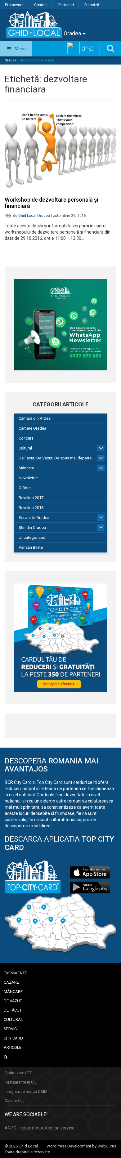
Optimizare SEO (19, 1073)
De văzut (13, 1001)
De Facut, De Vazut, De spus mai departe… (56, 458)
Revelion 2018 (31, 507)
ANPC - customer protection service (39, 1127)
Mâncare (26, 468)
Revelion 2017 (31, 497)
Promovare (14, 5)
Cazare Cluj (15, 1100)
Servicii (11, 1028)
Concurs (26, 438)
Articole (12, 1047)
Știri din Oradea (32, 527)
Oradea (73, 33)
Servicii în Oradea (34, 517)
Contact (41, 5)
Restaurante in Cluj (21, 1082)
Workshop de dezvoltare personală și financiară (51, 202)
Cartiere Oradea (32, 428)
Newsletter (28, 478)
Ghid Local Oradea (34, 215)
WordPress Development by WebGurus (81, 1146)
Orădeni (26, 487)
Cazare (11, 982)
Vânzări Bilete (31, 547)
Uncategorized (32, 537)
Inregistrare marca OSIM (26, 1091)
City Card (13, 1038)
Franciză (91, 5)
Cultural (25, 448)
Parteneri (66, 5)
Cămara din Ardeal (35, 418)
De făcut (13, 1010)
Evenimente (15, 973)
